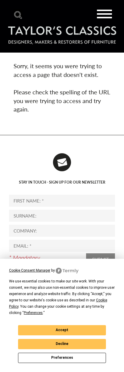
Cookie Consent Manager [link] (29, 270)
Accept (62, 330)
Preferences (62, 357)
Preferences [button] (33, 313)
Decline (62, 344)
